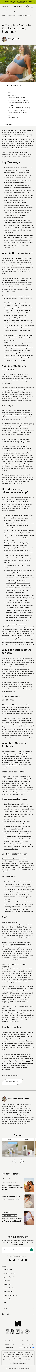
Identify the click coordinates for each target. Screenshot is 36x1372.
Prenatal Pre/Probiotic (20, 148)
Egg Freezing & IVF (9, 1277)
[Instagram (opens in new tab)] (18, 1260)
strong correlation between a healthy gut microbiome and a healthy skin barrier (18, 352)
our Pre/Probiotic (11, 765)
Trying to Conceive (9, 1273)
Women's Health (25, 11)
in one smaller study (22, 608)
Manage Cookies (10, 1344)
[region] (18, 2)
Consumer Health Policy (26, 1344)
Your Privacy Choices (25, 1347)
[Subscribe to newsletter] (31, 1249)
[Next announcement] (34, 2)
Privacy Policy (26, 1340)
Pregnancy (15, 11)
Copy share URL (12, 1082)
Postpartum (7, 1284)
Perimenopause (8, 1291)
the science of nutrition (24, 15)
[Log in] (27, 6)
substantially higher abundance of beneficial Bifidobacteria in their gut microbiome (18, 585)
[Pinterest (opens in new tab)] (22, 1260)
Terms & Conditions (9, 1340)
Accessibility (9, 1347)
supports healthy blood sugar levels (14, 415)
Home (3, 15)
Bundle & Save (6, 11)
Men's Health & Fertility (10, 1295)
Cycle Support (7, 1269)
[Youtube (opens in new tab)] (26, 1260)
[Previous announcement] (1, 2)
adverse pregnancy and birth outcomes (18, 400)
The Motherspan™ (11, 15)
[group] (10, 1147)
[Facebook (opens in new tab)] (10, 1260)
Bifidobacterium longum (10, 859)
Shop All (5, 1302)
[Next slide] (22, 1161)
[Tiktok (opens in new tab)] (14, 1260)
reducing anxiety (19, 829)
